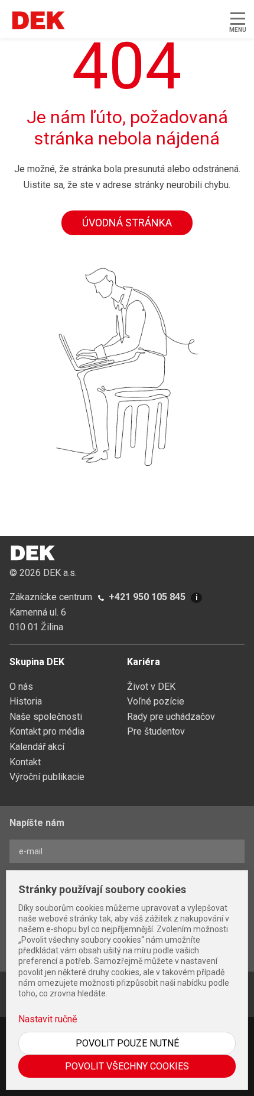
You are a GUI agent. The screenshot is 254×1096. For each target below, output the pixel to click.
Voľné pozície (155, 701)
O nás (21, 686)
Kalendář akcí (36, 746)
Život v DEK (151, 686)
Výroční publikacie (46, 776)
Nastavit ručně (47, 1019)
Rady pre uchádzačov (171, 716)
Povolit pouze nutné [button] (127, 1043)
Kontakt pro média (46, 731)
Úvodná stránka (127, 222)
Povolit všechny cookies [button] (127, 1066)
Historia (25, 701)
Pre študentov (156, 731)
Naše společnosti (45, 716)
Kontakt (25, 762)
